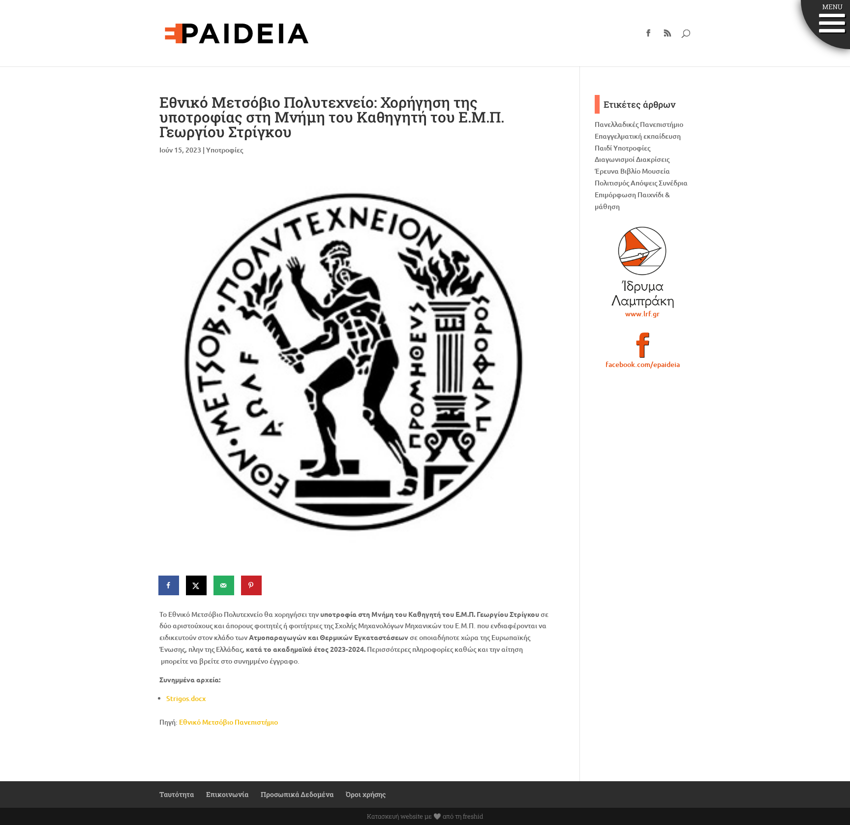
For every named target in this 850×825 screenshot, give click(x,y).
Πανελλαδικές (616, 124)
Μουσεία (656, 171)
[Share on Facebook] (169, 585)
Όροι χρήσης (366, 794)
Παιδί (603, 148)
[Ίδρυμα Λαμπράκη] (643, 267)
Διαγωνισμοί (615, 159)
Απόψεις (644, 182)
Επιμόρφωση (615, 194)
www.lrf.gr (642, 313)
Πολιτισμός (612, 182)
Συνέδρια (673, 182)
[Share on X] (197, 585)
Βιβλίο (630, 171)
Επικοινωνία (227, 794)
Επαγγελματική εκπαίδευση (638, 136)
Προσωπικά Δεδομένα (297, 794)
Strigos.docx (186, 698)
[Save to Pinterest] (252, 585)
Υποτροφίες (224, 149)
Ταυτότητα (176, 794)
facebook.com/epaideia (643, 364)
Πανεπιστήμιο (661, 124)
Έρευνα (607, 171)
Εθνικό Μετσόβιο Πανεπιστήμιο (228, 722)
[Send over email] (224, 585)
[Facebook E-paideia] (643, 349)
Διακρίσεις (652, 159)
